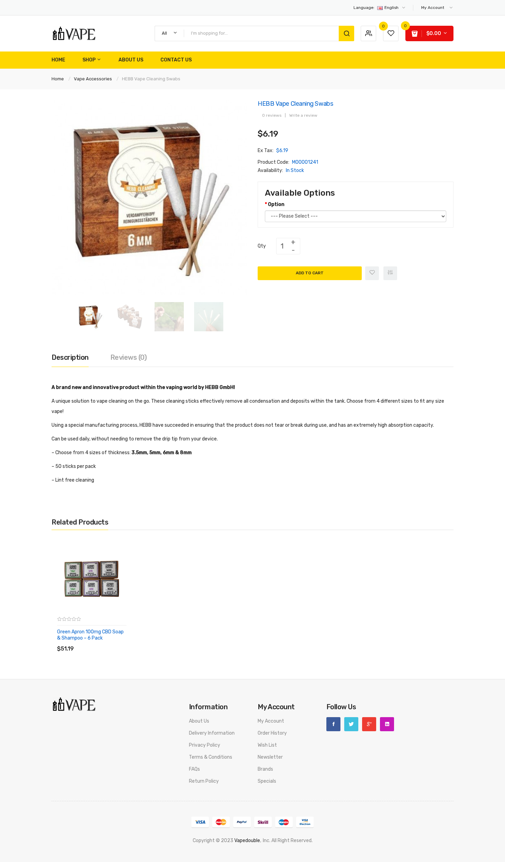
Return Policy (204, 781)
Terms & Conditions (210, 757)
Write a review (303, 115)
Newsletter (270, 757)
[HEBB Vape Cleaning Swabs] (90, 316)
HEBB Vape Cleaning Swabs (151, 78)
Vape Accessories (93, 78)
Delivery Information (212, 733)
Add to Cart (310, 273)
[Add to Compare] (390, 273)
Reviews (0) (128, 357)
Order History (272, 733)
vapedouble (247, 840)
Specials (267, 781)
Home (58, 78)
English (377, 7)
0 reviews (271, 115)
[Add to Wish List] (372, 273)
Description (70, 357)
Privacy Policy (204, 745)
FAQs (194, 769)
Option (276, 204)
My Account (271, 721)
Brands (265, 769)
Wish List (267, 745)
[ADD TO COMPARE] (106, 642)
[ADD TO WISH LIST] (120, 642)
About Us (199, 721)
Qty (262, 246)
